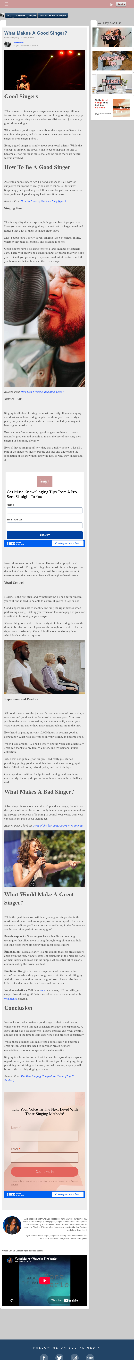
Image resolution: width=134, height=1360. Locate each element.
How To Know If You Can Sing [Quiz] (43, 201)
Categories (20, 15)
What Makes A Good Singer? (53, 15)
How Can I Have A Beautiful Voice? (42, 392)
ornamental (10, 998)
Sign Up (121, 4)
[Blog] (3, 23)
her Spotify (70, 1227)
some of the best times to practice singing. (58, 825)
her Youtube (81, 1227)
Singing (32, 15)
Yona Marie (18, 42)
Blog (9, 15)
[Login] (111, 4)
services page (80, 1238)
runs (42, 990)
